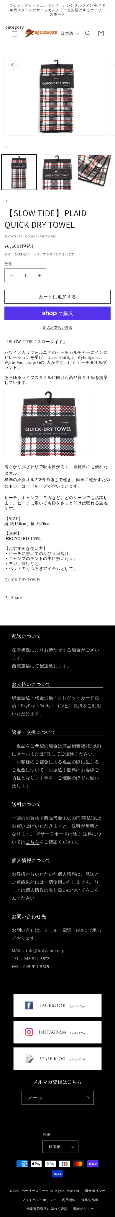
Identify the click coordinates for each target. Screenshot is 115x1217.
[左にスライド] (6, 146)
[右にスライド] (6, 200)
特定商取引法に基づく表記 (47, 1209)
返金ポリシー (95, 1191)
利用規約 (69, 1200)
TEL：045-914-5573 (31, 958)
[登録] (86, 1098)
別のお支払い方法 (57, 327)
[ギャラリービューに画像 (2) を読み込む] (57, 172)
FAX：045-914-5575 (30, 966)
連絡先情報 (90, 1200)
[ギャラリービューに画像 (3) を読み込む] (95, 172)
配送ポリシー (83, 1209)
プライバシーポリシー (39, 1200)
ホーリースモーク (35, 1191)
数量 (8, 263)
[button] (14, 37)
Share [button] (16, 597)
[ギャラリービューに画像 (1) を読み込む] (19, 172)
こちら (33, 842)
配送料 (19, 254)
